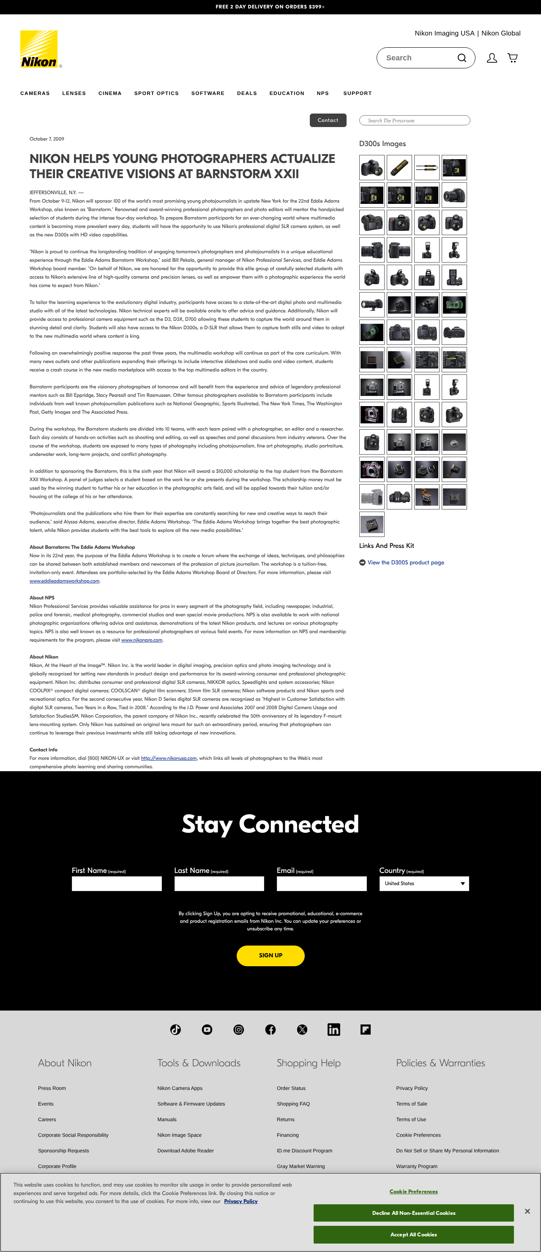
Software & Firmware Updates (191, 1104)
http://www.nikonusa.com (169, 758)
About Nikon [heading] (65, 1063)
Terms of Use (411, 1119)
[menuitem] (41, 91)
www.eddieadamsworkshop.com (64, 581)
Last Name (202, 870)
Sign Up (282, 955)
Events (46, 1104)
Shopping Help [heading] (309, 1063)
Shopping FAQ (293, 1104)
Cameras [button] (35, 93)
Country (402, 870)
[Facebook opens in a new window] (270, 1029)
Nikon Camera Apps (180, 1088)
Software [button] (208, 93)
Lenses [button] (74, 93)
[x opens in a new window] (302, 1029)
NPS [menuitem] (323, 93)
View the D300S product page (406, 562)
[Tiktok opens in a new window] (175, 1029)
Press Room (52, 1088)
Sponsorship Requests (63, 1151)
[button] (40, 7)
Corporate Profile (57, 1166)
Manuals (167, 1119)
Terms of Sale (411, 1104)
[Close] (527, 1211)
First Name (99, 870)
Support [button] (358, 93)
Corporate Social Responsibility (73, 1135)
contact (328, 120)
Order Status (291, 1088)
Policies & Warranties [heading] (440, 1063)
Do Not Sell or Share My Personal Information (447, 1151)
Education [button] (287, 93)
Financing (288, 1135)
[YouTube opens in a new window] (207, 1029)
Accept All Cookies (414, 1234)
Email (295, 870)
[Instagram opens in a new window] (238, 1029)
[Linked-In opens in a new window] (334, 1030)
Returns (286, 1119)
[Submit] (462, 58)
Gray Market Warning (301, 1166)
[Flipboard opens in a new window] (365, 1029)
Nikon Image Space (180, 1135)
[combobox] (426, 57)
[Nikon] (41, 41)
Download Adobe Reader (186, 1151)
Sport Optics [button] (156, 93)
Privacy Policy (412, 1088)
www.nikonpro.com (141, 640)
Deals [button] (247, 93)
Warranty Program (417, 1166)
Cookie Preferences (418, 1135)
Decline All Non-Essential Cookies (414, 1213)
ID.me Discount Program (304, 1151)
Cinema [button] (110, 93)
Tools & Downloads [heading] (199, 1063)
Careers (47, 1119)
